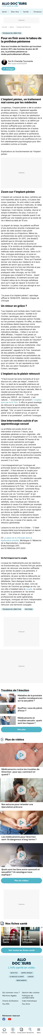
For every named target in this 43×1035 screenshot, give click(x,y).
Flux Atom (26, 1004)
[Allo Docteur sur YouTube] (9, 1019)
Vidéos (13, 1033)
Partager (10, 69)
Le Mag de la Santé (17, 977)
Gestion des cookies (30, 992)
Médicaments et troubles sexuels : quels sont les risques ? (30, 720)
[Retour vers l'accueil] (21, 4)
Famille (26, 12)
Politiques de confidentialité (28, 996)
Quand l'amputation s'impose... (29, 939)
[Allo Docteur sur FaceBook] (3, 1019)
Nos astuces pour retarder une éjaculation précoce (17, 805)
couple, (29, 589)
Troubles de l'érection (23, 27)
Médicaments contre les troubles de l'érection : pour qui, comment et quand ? (20, 772)
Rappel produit (26, 973)
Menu (39, 1033)
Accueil (4, 27)
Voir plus (21, 729)
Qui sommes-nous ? (11, 992)
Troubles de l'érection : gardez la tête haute (10, 938)
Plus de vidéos (14, 739)
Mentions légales (9, 995)
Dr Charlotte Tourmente (22, 61)
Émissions (38, 12)
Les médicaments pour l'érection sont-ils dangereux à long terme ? (19, 838)
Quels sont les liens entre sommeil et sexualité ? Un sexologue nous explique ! (20, 872)
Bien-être (15, 12)
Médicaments (21, 980)
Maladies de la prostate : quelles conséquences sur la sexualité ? (30, 698)
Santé (4, 12)
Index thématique (29, 1001)
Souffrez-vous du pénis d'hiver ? (30, 709)
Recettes (14, 973)
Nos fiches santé (16, 923)
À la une (4, 1033)
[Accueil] (21, 963)
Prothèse (28, 609)
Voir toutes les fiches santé (21, 950)
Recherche (30, 1033)
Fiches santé (21, 1033)
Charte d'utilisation (10, 1001)
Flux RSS (5, 1004)
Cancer (30, 977)
